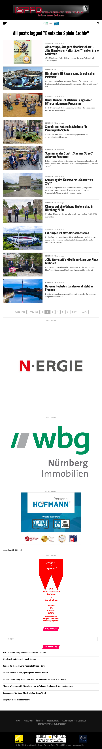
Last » (84, 312)
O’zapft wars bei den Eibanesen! (16, 700)
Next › (74, 312)
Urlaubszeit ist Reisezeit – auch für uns (19, 659)
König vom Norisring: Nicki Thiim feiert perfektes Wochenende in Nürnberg (34, 679)
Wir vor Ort (28, 720)
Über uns (40, 720)
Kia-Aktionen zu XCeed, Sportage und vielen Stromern (25, 673)
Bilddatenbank (53, 720)
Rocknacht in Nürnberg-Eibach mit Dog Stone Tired (24, 693)
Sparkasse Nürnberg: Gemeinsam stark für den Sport (25, 652)
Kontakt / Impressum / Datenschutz (52, 724)
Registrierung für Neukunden (74, 720)
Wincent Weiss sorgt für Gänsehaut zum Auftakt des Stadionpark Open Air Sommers (38, 686)
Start (18, 720)
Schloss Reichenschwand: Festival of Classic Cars (24, 666)
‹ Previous (33, 312)
